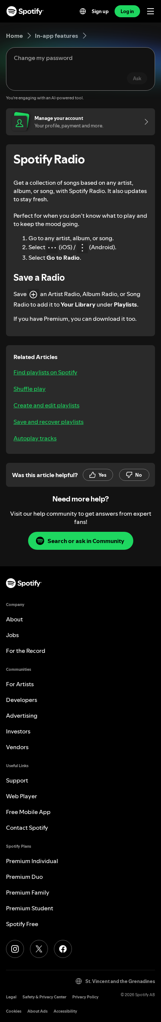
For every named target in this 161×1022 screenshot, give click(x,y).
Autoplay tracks (35, 438)
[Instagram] (15, 949)
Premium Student (29, 908)
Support (17, 780)
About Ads (37, 1011)
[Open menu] (150, 11)
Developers (21, 700)
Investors (18, 731)
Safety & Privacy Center (44, 997)
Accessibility (65, 1011)
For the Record (25, 650)
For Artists (20, 684)
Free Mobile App (28, 812)
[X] (39, 949)
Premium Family (27, 892)
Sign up (100, 11)
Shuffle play (29, 389)
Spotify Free (22, 924)
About (14, 619)
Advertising (21, 715)
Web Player (21, 796)
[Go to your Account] (144, 122)
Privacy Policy (85, 997)
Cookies (13, 1011)
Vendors (17, 747)
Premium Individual (32, 861)
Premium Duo (24, 876)
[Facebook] (63, 949)
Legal (11, 997)
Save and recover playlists (48, 421)
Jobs (12, 635)
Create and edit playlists (46, 405)
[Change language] (83, 11)
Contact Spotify (27, 827)
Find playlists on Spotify (45, 372)
